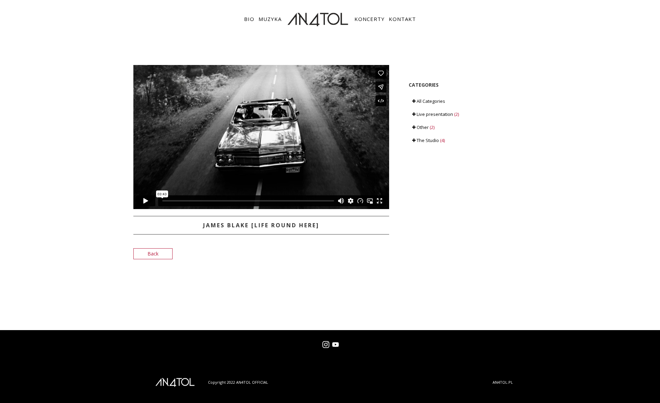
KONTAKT (402, 18)
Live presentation (437, 114)
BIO (249, 18)
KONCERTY (369, 18)
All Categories (430, 101)
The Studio (430, 140)
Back (152, 253)
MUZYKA (270, 18)
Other (425, 127)
